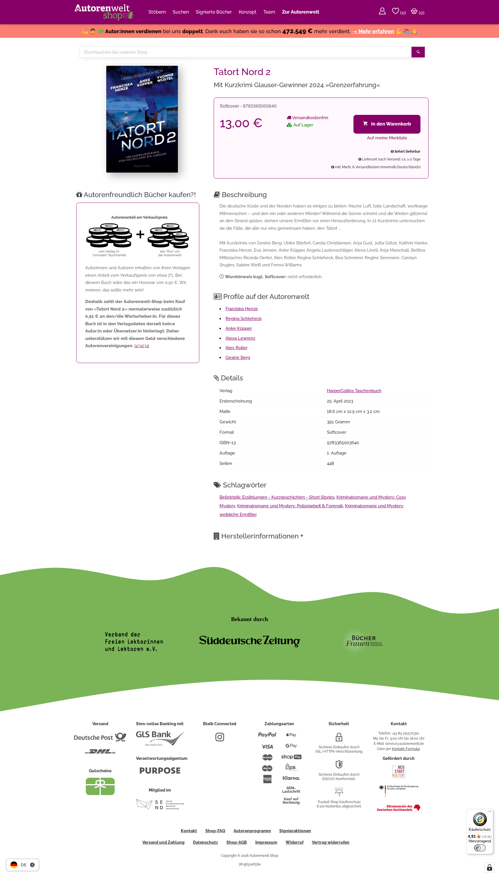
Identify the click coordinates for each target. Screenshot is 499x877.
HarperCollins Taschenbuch (354, 390)
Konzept (247, 12)
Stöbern (157, 12)
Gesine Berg (238, 357)
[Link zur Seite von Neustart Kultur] (399, 777)
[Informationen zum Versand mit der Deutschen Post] (100, 739)
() (402, 13)
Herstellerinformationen (262, 536)
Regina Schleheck (244, 318)
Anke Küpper (239, 328)
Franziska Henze (242, 308)
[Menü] (489, 812)
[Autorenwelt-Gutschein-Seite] (100, 793)
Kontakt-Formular (406, 749)
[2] (141, 346)
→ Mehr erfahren (373, 31)
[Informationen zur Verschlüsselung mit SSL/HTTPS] (339, 739)
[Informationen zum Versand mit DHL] (100, 753)
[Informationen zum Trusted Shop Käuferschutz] (339, 794)
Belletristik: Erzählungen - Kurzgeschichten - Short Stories (276, 497)
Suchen (181, 12)
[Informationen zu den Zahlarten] (267, 737)
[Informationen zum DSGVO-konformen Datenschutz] (339, 766)
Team (269, 12)
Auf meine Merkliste (387, 138)
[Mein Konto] (382, 12)
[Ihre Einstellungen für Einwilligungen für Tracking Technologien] (489, 867)
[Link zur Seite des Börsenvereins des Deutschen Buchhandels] (398, 809)
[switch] (480, 847)
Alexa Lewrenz (240, 338)
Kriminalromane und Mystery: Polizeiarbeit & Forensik (290, 505)
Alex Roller (236, 347)
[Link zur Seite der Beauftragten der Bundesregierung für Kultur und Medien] (399, 800)
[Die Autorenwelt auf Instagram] (219, 739)
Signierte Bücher (214, 12)
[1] (137, 346)
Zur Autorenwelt (300, 12)
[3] (147, 346)
